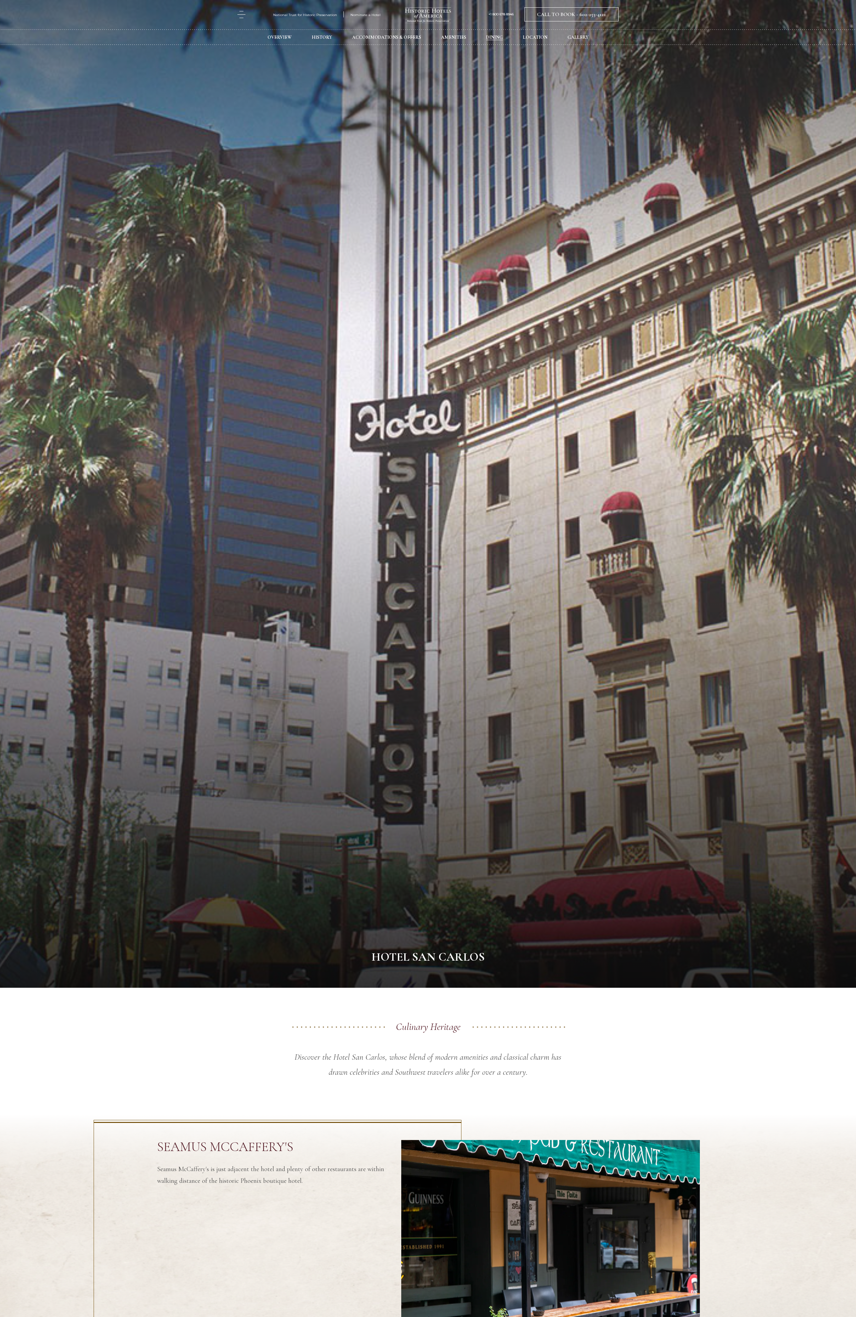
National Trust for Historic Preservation (305, 15)
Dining (494, 37)
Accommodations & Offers (386, 37)
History (322, 37)
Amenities (453, 37)
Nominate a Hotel (365, 15)
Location (535, 37)
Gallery (577, 37)
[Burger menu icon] (241, 14)
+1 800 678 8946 (501, 14)
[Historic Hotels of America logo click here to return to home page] (428, 15)
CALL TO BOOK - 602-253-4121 (571, 14)
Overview (280, 37)
